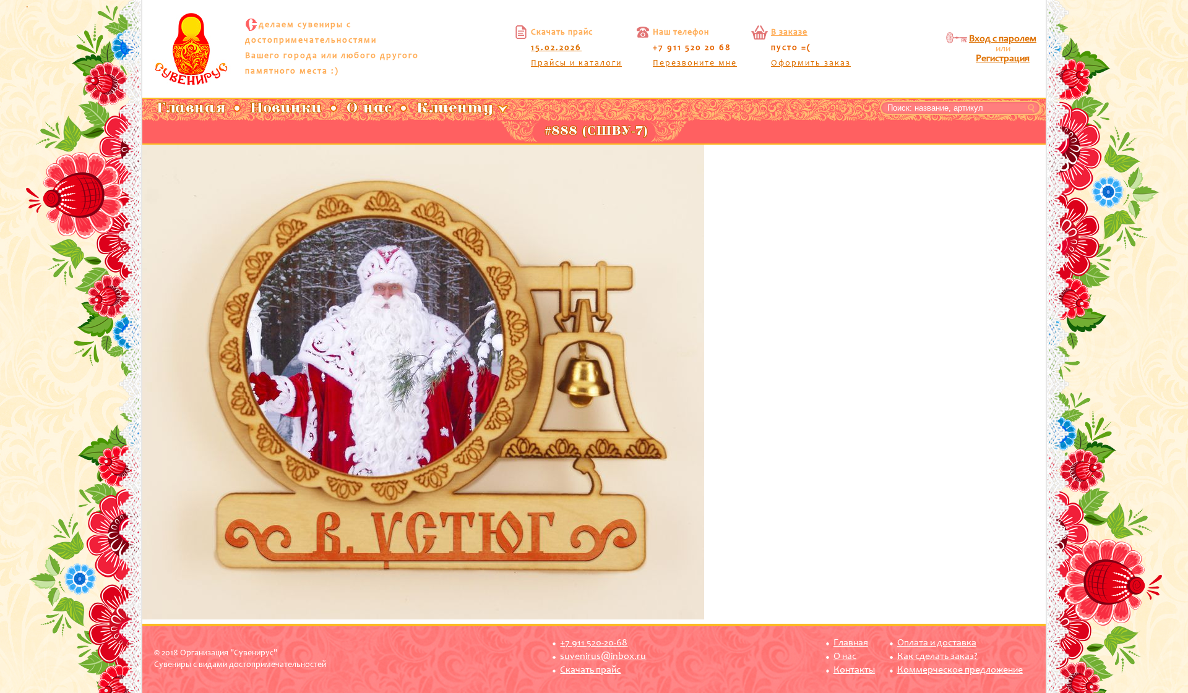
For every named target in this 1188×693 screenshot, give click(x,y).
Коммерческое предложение (960, 670)
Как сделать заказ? (937, 656)
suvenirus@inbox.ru (603, 656)
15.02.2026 (556, 48)
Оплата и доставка (936, 643)
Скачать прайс (590, 670)
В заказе (789, 32)
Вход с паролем (1002, 39)
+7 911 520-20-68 (593, 643)
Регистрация (1003, 59)
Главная (850, 643)
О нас (844, 656)
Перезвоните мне (695, 63)
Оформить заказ (811, 63)
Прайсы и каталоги (576, 63)
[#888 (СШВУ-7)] (423, 617)
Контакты (854, 670)
